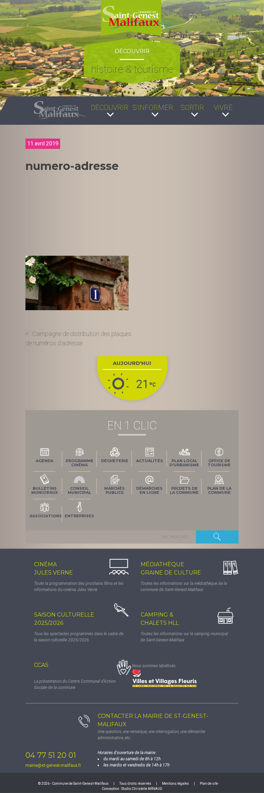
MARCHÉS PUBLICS (114, 490)
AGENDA (44, 460)
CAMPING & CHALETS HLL (160, 618)
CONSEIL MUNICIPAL (79, 490)
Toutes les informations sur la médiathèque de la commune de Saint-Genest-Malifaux (184, 586)
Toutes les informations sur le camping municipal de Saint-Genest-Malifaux (184, 636)
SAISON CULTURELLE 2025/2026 (64, 618)
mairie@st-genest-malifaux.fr (53, 765)
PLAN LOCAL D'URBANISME (184, 462)
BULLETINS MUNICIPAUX (44, 490)
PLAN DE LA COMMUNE (219, 490)
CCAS (41, 665)
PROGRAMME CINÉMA (80, 462)
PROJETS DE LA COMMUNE (184, 490)
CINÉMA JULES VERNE (53, 568)
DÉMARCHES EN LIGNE (149, 490)
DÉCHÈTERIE (114, 460)
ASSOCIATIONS (46, 516)
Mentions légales (175, 783)
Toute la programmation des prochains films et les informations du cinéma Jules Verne (78, 586)
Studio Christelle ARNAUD (141, 789)
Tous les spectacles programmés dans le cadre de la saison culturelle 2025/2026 (78, 636)
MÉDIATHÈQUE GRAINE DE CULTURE (171, 568)
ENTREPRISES (79, 516)
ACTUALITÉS (149, 460)
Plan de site (209, 783)
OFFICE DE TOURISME (219, 462)
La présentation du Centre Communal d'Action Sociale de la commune (75, 684)
